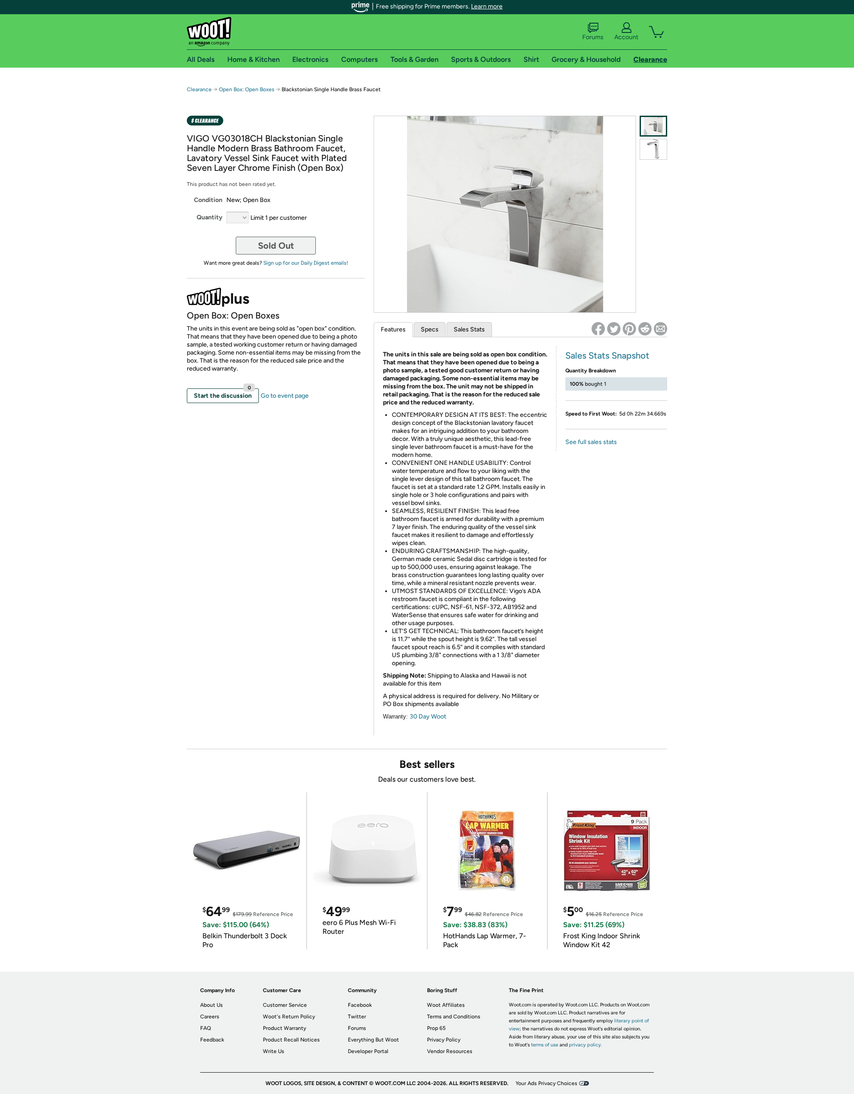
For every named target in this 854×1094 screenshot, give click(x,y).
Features (393, 329)
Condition (208, 200)
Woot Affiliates (446, 1005)
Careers (209, 1016)
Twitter (357, 1016)
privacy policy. (585, 1045)
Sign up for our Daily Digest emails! (305, 263)
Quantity (209, 217)
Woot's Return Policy (289, 1016)
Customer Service (285, 1005)
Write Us (273, 1051)
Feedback (212, 1040)
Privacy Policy (443, 1040)
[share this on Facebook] (598, 328)
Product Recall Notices (291, 1040)
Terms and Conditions (453, 1016)
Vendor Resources (449, 1051)
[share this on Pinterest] (629, 328)
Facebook (360, 1005)
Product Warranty (284, 1028)
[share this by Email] (660, 328)
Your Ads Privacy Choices (546, 1083)
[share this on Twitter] (613, 328)
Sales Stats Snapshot (607, 355)
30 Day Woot (428, 716)
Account (626, 37)
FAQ (205, 1028)
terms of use (544, 1045)
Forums (593, 37)
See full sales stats (591, 442)
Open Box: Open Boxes (246, 89)
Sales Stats (469, 329)
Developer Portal (368, 1051)
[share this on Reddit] (645, 328)
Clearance (199, 89)
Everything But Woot (373, 1040)
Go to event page (285, 396)
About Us (211, 1005)
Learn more (487, 6)
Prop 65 (436, 1028)
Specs (430, 329)
